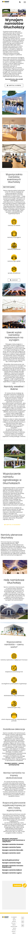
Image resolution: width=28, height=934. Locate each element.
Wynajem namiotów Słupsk (11, 863)
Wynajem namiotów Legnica (12, 873)
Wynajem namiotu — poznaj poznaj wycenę (14, 764)
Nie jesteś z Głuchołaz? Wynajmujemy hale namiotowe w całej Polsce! (13, 840)
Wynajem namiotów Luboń (11, 853)
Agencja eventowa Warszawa (13, 921)
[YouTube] (22, 925)
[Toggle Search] (20, 2)
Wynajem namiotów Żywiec (11, 847)
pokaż (12, 187)
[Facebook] (22, 918)
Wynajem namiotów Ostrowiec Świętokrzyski (12, 866)
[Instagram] (22, 921)
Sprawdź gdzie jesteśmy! (10, 860)
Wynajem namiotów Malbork (12, 870)
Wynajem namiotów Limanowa (12, 844)
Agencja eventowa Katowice (14, 930)
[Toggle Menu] (24, 2)
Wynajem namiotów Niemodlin (12, 850)
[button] (25, 885)
